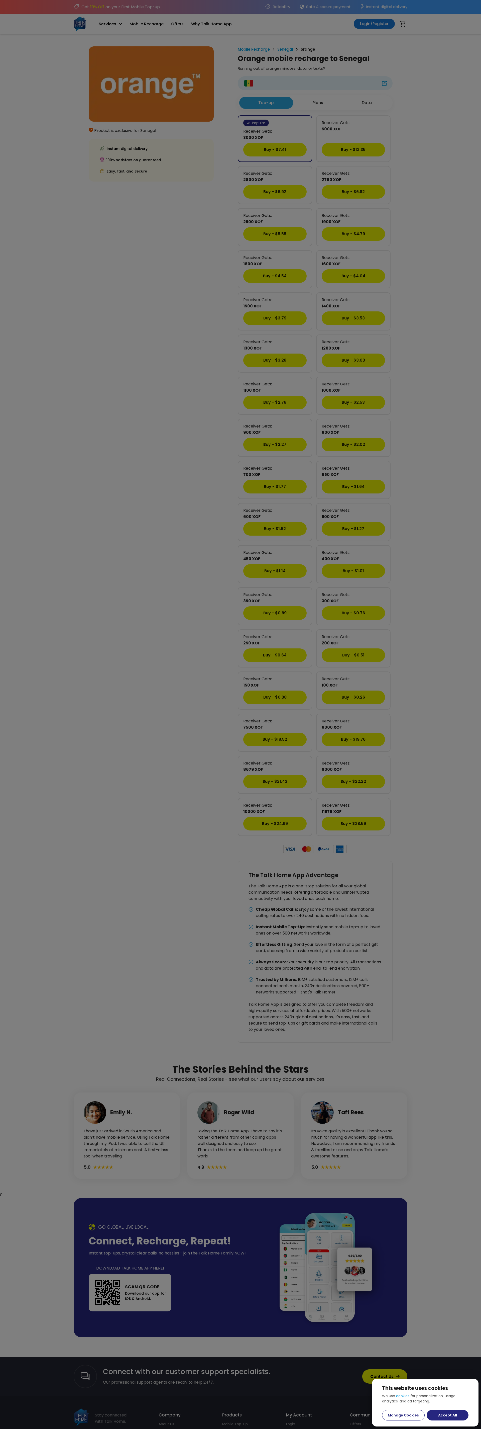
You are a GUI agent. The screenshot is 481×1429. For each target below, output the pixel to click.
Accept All (447, 1415)
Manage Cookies (403, 1415)
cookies (402, 1395)
